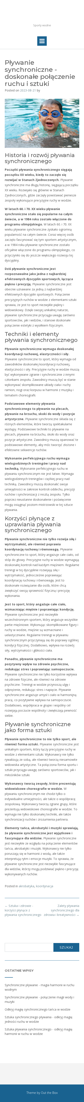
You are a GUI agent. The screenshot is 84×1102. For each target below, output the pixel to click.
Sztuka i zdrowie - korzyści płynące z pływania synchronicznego (23, 910)
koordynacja (44, 886)
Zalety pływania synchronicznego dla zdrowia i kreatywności (61, 910)
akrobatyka (26, 886)
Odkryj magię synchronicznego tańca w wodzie (37, 1009)
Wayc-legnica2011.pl (42, 15)
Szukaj (66, 947)
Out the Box (49, 1093)
